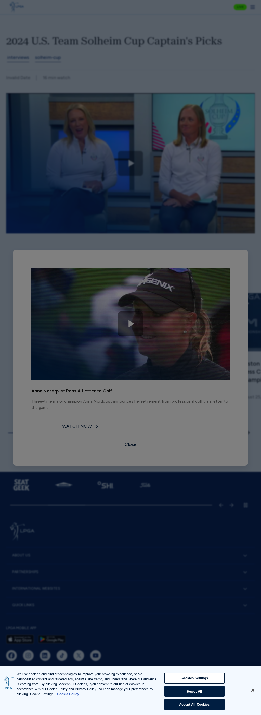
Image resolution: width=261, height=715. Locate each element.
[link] (80, 426)
